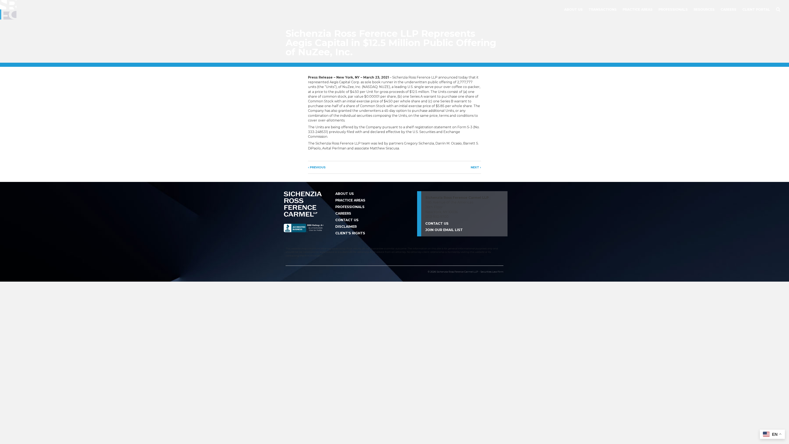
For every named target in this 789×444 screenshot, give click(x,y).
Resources (704, 10)
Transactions (603, 10)
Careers (728, 10)
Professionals (673, 10)
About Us (573, 10)
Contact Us (347, 220)
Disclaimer (346, 227)
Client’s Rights (350, 233)
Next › (476, 167)
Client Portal (756, 10)
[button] (779, 10)
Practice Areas (638, 10)
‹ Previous (317, 167)
